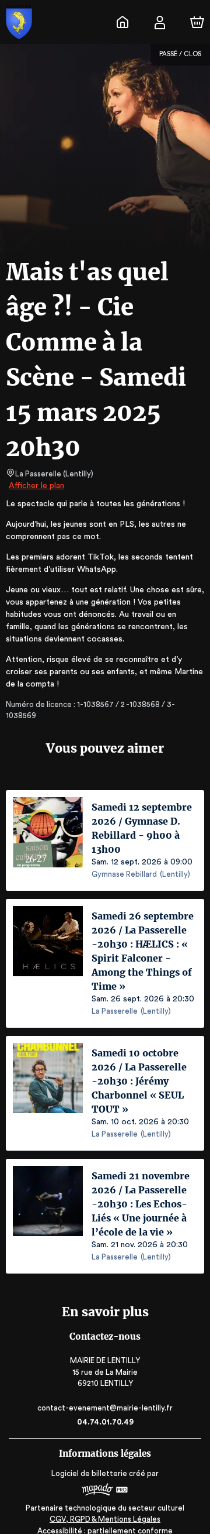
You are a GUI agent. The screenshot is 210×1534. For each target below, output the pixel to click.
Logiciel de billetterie (89, 1473)
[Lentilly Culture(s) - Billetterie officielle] (123, 22)
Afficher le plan (36, 486)
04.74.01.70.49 (105, 1422)
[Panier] (197, 22)
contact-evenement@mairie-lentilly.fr (105, 1408)
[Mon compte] (160, 22)
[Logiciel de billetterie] (105, 1491)
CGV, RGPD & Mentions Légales (105, 1519)
